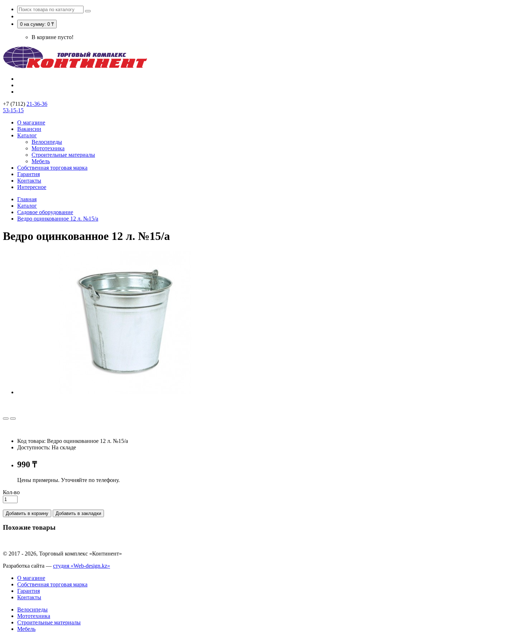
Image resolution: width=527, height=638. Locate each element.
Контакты (29, 181)
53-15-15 (13, 110)
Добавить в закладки (78, 513)
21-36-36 (37, 104)
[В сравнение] (13, 418)
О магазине (31, 122)
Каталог (27, 135)
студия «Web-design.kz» (81, 566)
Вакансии (29, 129)
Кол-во (11, 492)
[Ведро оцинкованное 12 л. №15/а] (124, 392)
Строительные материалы (63, 155)
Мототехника (48, 148)
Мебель (41, 161)
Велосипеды (47, 142)
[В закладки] (6, 418)
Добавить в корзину (27, 513)
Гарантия (28, 174)
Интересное (31, 187)
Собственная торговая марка (52, 168)
